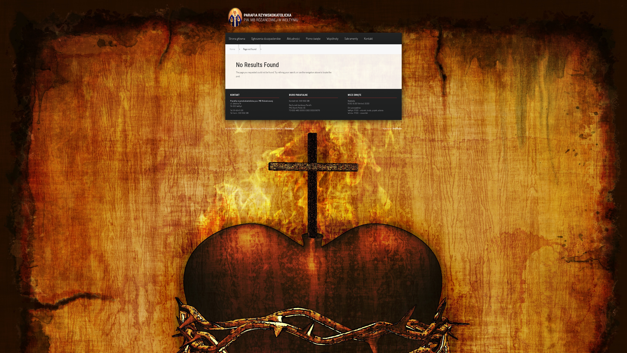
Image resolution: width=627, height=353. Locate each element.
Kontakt (368, 38)
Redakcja (289, 128)
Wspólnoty (332, 38)
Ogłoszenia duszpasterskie (266, 38)
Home (232, 49)
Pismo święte (313, 38)
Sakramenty (351, 38)
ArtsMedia (397, 128)
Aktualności (293, 38)
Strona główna (237, 38)
